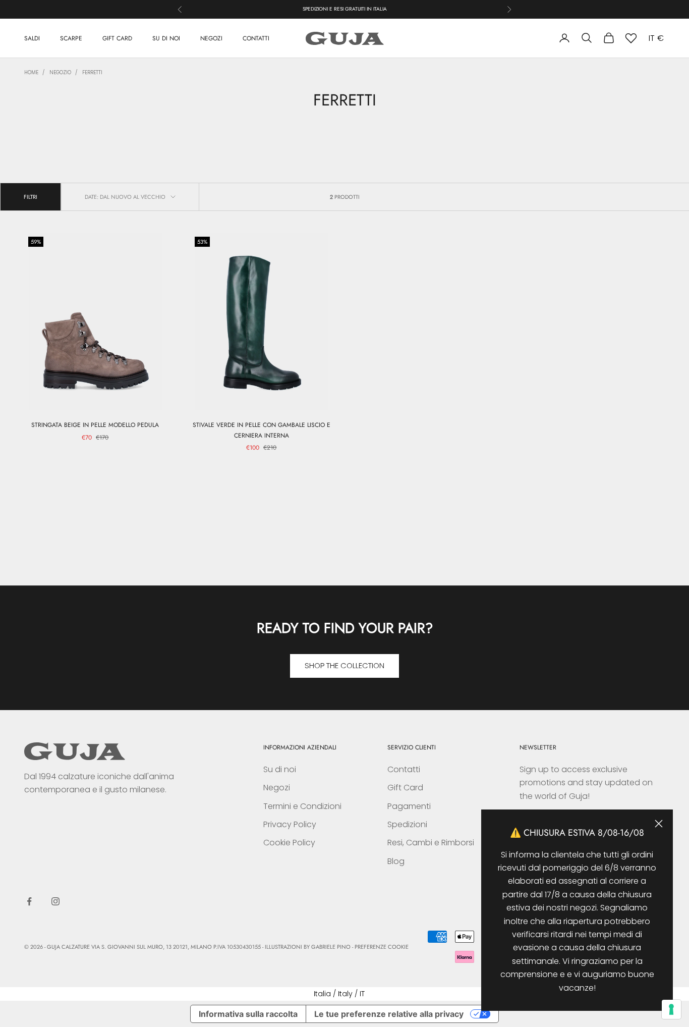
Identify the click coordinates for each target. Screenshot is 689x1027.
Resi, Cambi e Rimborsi (430, 842)
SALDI (32, 37)
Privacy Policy (289, 824)
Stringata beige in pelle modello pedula (95, 424)
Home (31, 72)
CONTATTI (256, 37)
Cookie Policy (289, 842)
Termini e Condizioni (302, 806)
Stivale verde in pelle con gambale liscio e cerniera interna (261, 430)
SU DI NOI (166, 37)
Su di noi (279, 769)
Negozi (276, 787)
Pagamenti (409, 806)
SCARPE (71, 37)
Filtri (30, 197)
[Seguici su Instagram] (55, 901)
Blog (396, 861)
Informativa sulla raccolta (248, 1014)
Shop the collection (344, 665)
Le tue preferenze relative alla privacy (389, 1014)
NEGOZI (211, 37)
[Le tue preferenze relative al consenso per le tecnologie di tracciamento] (671, 1009)
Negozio (60, 72)
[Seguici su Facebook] (29, 901)
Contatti (403, 769)
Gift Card (405, 787)
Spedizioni (407, 824)
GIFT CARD (117, 37)
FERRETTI (92, 72)
